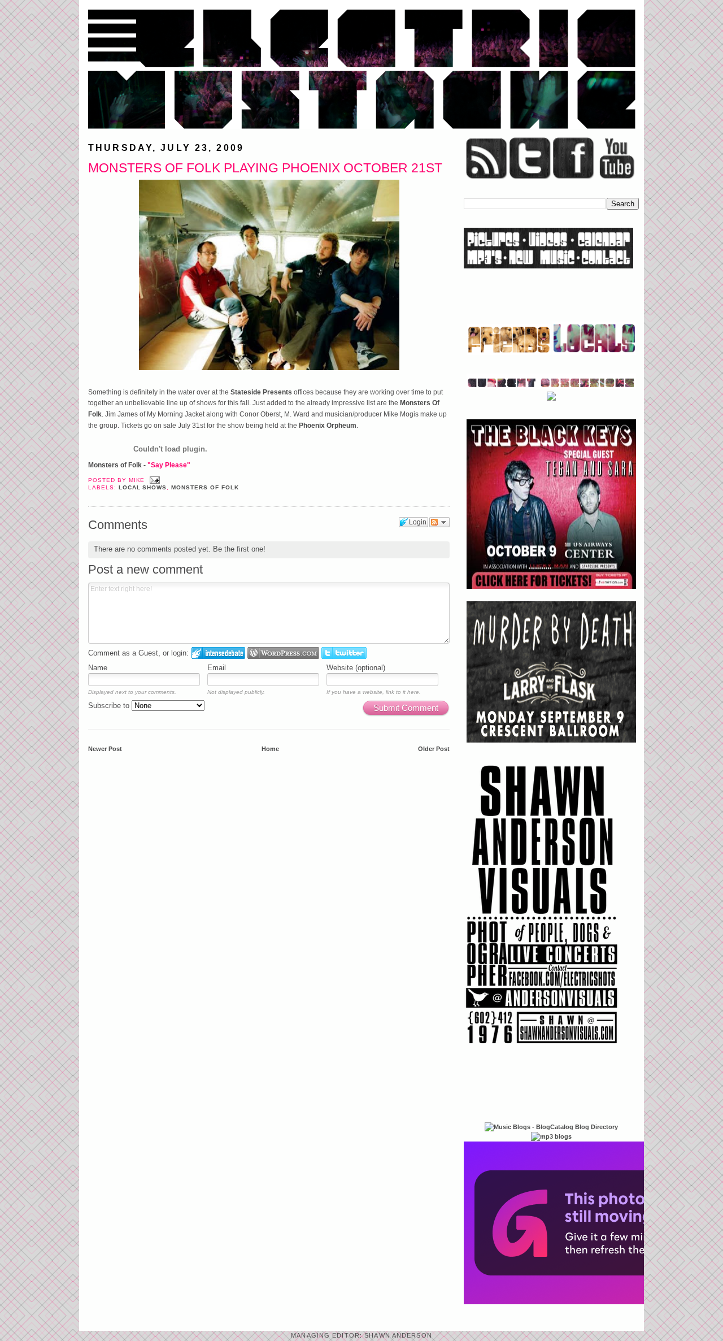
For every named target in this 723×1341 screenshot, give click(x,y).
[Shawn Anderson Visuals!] (542, 1047)
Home (270, 748)
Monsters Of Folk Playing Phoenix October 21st (265, 167)
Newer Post (105, 748)
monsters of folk (204, 487)
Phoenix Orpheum (327, 425)
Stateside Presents (261, 392)
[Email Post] (153, 480)
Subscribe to (110, 705)
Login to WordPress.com (283, 653)
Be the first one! (239, 549)
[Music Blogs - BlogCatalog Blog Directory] (551, 1126)
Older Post (434, 748)
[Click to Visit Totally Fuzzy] (586, 1302)
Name (97, 667)
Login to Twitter (344, 653)
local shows (143, 487)
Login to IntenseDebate (218, 653)
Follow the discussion (439, 522)
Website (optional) (355, 667)
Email (216, 667)
